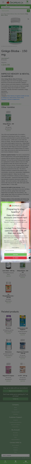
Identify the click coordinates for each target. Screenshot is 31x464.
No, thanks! (15, 258)
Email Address (15, 247)
